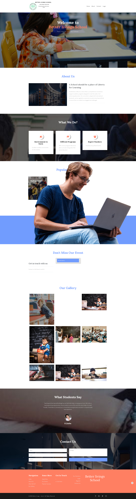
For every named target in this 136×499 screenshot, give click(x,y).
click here (59, 481)
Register (78, 481)
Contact (99, 6)
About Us (31, 481)
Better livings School (95, 478)
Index (30, 479)
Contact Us (77, 483)
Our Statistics (76, 476)
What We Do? (32, 484)
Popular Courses (46, 484)
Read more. (61, 260)
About (93, 6)
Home (88, 6)
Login (104, 6)
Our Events (45, 481)
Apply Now (45, 479)
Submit (88, 459)
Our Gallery (32, 486)
